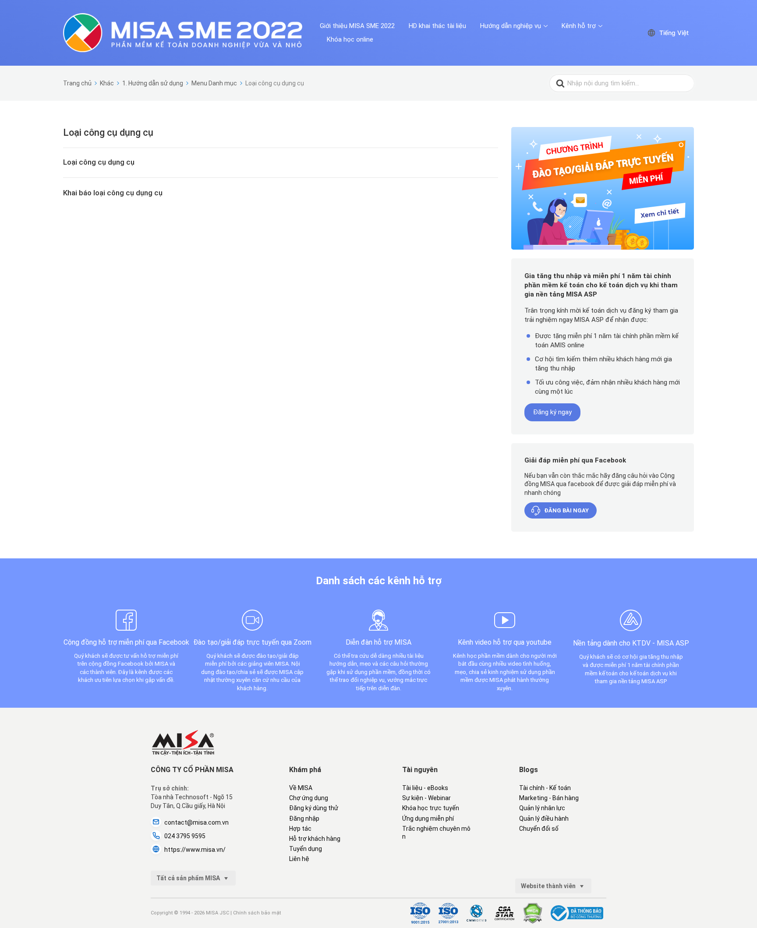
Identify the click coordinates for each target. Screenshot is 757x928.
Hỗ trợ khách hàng (314, 838)
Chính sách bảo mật (257, 913)
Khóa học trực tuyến (430, 808)
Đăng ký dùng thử (313, 808)
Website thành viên (549, 885)
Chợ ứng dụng (308, 797)
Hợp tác (300, 828)
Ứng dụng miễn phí (428, 818)
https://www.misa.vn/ (195, 849)
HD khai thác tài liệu (437, 26)
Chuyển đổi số (539, 828)
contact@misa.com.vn (196, 822)
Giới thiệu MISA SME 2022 (357, 26)
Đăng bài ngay (566, 510)
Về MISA (300, 787)
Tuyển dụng (305, 848)
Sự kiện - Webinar (426, 797)
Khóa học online (350, 39)
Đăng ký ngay (552, 412)
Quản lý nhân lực (542, 808)
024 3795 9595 (184, 836)
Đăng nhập (304, 818)
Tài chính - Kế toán (545, 787)
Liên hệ (299, 858)
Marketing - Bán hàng (549, 797)
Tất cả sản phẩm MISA (188, 878)
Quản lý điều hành (544, 818)
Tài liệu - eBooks (425, 787)
